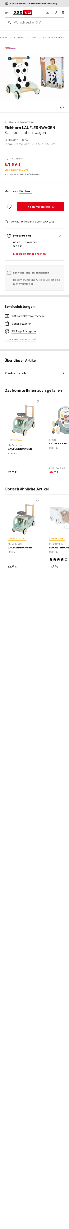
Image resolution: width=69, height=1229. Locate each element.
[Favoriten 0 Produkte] (55, 12)
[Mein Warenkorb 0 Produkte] (63, 12)
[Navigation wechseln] (6, 12)
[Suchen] (9, 22)
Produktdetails (15, 373)
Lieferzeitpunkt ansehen (29, 253)
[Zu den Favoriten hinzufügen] (9, 206)
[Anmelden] (47, 12)
